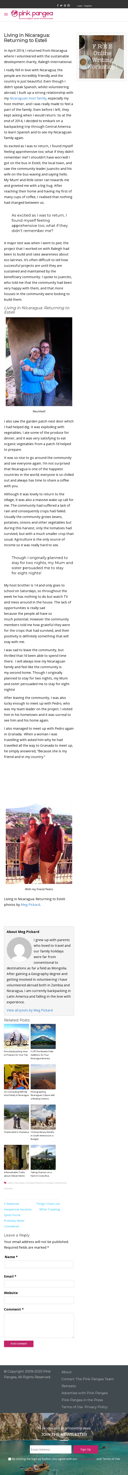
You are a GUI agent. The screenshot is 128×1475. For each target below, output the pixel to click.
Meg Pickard (30, 904)
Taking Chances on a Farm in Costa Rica (41, 1174)
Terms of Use (72, 1407)
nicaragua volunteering (55, 1182)
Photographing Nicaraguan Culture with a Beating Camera (43, 1095)
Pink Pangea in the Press (82, 1400)
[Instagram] (69, 5)
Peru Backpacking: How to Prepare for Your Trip (16, 1053)
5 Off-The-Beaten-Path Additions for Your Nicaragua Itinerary (42, 1055)
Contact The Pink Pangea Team (88, 1379)
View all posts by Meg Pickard (30, 1010)
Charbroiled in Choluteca (16, 1132)
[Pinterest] (65, 5)
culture (10, 1182)
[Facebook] (57, 5)
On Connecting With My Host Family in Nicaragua (16, 1093)
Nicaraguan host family (28, 98)
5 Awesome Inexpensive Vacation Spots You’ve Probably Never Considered (18, 1215)
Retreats (69, 1386)
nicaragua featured (35, 1182)
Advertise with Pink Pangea (85, 1393)
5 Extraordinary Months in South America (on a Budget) (42, 1136)
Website (11, 1293)
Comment (14, 1309)
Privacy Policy (96, 1407)
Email (10, 1276)
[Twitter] (61, 5)
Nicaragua (19, 1182)
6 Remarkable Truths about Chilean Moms (14, 1174)
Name (11, 1257)
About (67, 1372)
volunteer (8, 1188)
